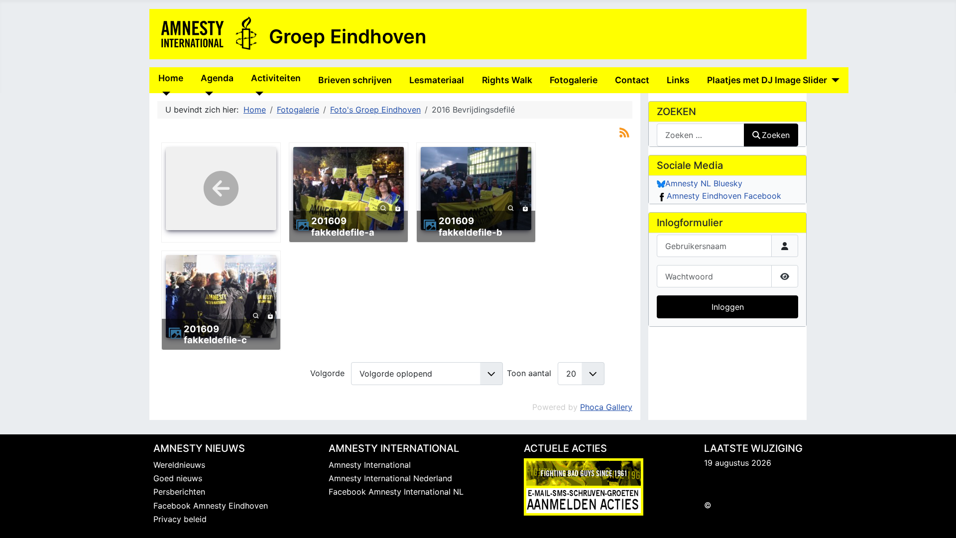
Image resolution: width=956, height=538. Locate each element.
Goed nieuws (177, 478)
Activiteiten (276, 78)
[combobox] (700, 135)
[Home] (164, 93)
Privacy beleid (180, 519)
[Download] (398, 207)
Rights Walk (507, 80)
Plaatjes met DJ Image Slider (767, 80)
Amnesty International (370, 465)
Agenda (217, 78)
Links (678, 80)
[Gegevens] (383, 207)
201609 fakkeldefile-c (215, 334)
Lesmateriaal (436, 80)
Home (170, 78)
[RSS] (624, 132)
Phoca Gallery (606, 407)
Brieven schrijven (355, 80)
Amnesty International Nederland (390, 478)
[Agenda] (207, 93)
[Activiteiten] (257, 93)
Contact (632, 80)
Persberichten (179, 492)
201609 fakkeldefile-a (342, 226)
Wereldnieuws (179, 465)
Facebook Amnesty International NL (396, 492)
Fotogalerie (574, 80)
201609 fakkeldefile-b (470, 226)
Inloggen (728, 307)
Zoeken (776, 135)
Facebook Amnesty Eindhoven (210, 506)
